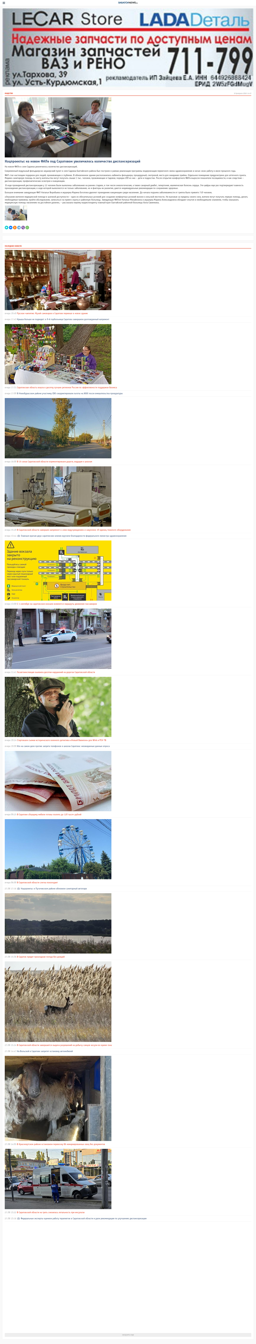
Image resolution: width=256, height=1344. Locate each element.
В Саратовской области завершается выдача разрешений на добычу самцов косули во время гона (64, 1045)
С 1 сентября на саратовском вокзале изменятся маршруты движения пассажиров (57, 604)
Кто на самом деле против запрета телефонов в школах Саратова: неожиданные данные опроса (63, 746)
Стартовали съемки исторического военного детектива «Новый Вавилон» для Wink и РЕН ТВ (61, 740)
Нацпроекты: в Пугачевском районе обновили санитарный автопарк (54, 889)
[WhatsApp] (27, 227)
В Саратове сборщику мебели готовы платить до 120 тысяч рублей (49, 814)
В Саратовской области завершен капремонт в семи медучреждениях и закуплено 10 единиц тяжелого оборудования (74, 530)
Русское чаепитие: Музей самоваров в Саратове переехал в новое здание (52, 313)
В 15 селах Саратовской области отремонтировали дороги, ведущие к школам (54, 462)
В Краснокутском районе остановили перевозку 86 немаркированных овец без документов (61, 1144)
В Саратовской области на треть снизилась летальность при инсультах (51, 1212)
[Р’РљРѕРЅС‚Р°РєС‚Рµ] (10, 227)
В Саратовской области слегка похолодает (37, 882)
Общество (9, 93)
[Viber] (23, 227)
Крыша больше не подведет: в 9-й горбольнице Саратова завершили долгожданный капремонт (63, 319)
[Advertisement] (94, 1277)
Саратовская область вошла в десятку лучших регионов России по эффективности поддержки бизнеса (67, 387)
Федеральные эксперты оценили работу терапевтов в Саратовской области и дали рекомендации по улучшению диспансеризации (84, 1218)
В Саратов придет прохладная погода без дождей (41, 957)
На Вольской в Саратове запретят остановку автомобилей (45, 1051)
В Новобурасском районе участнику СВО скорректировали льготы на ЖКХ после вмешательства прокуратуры (70, 393)
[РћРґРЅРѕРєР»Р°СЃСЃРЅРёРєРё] (15, 227)
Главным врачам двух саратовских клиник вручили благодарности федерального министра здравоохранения (74, 536)
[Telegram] (19, 227)
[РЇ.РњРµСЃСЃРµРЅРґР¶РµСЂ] (6, 227)
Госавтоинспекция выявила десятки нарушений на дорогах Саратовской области (56, 672)
